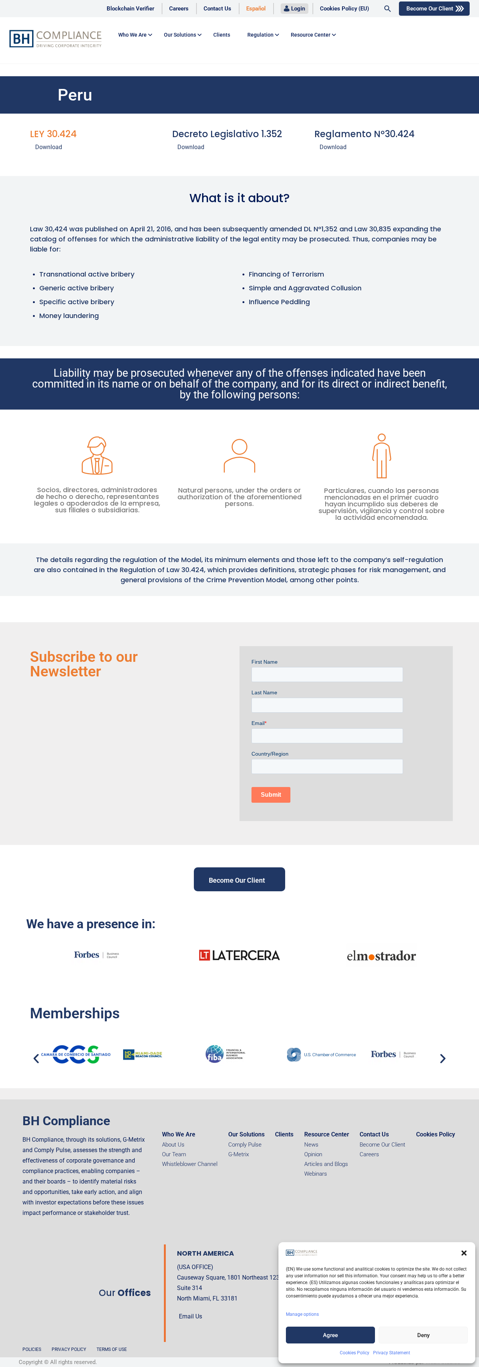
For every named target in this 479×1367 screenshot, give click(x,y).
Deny (423, 1335)
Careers (179, 8)
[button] (464, 1253)
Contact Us (217, 8)
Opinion (313, 1154)
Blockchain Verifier (130, 8)
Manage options (302, 1314)
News (311, 1144)
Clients (221, 35)
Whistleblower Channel (189, 1164)
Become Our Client (429, 8)
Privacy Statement (391, 1352)
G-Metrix (238, 1154)
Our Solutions (180, 35)
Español (256, 8)
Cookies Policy (354, 1352)
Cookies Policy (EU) (344, 8)
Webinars (315, 1173)
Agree (330, 1335)
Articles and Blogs (326, 1164)
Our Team (174, 1154)
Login (298, 8)
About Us (173, 1144)
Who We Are (178, 1134)
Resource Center (310, 35)
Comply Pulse (245, 1144)
